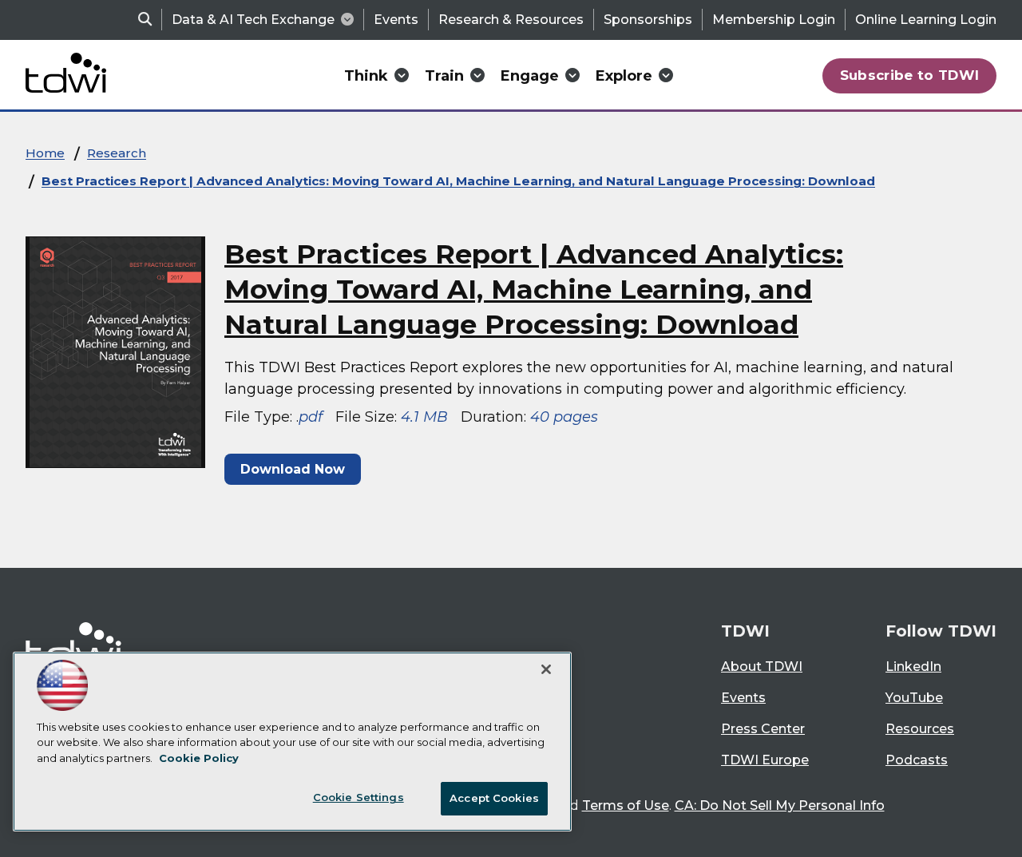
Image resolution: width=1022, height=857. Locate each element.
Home (45, 153)
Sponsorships (648, 19)
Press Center (763, 728)
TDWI (745, 631)
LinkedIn (913, 666)
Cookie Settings (358, 797)
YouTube (914, 697)
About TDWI (761, 666)
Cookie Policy (199, 758)
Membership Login (773, 19)
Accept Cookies (494, 798)
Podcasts (916, 760)
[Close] (546, 669)
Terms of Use (625, 805)
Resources (919, 728)
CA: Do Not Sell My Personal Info (780, 805)
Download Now (292, 469)
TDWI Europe (765, 760)
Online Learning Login (925, 19)
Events (396, 19)
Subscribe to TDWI (910, 75)
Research (116, 153)
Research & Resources (511, 19)
